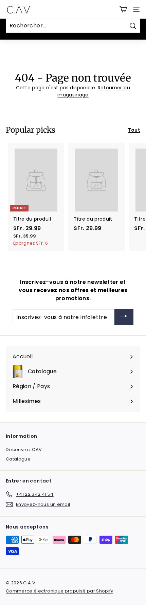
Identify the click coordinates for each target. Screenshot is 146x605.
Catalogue (18, 459)
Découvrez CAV (24, 449)
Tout (134, 130)
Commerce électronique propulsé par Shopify (59, 591)
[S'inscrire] (123, 317)
